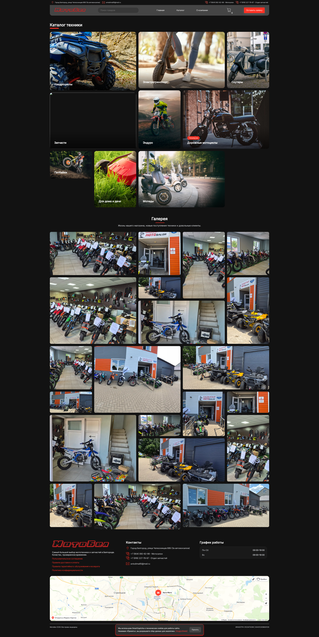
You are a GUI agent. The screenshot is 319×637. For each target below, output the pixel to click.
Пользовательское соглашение (67, 558)
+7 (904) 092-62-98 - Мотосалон (221, 2)
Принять (195, 630)
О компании (202, 10)
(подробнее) (181, 631)
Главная (160, 10)
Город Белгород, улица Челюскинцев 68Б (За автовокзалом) (77, 2)
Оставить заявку (254, 10)
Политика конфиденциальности (67, 570)
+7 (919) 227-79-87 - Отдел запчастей (253, 2)
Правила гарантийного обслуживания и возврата (76, 566)
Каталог (180, 10)
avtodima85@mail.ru (113, 2)
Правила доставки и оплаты (65, 562)
